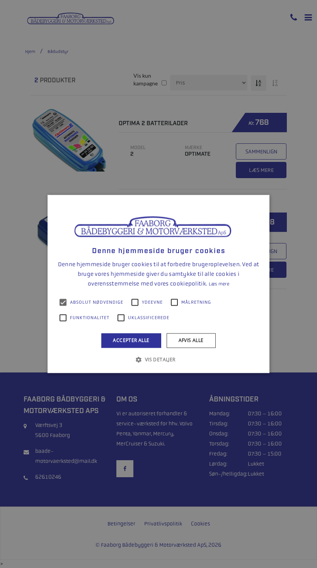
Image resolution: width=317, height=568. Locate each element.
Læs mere (219, 284)
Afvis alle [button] (191, 340)
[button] (158, 360)
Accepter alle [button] (131, 340)
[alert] (158, 284)
